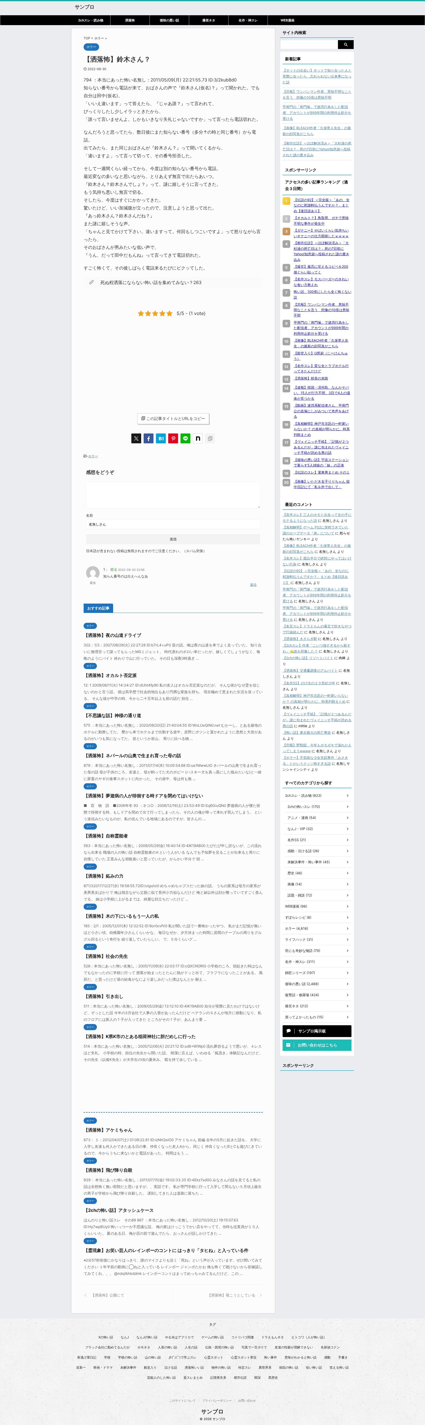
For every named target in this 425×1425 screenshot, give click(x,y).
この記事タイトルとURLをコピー (175, 418)
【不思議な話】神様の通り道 (112, 715)
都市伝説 (240, 1377)
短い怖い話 (314, 1367)
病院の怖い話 (288, 1367)
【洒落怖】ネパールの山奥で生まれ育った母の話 (132, 755)
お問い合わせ (247, 1400)
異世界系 (265, 1367)
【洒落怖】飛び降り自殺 (108, 1170)
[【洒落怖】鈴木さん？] (161, 438)
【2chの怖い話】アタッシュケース (119, 1210)
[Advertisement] (125, 360)
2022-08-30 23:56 (131, 570)
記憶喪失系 (218, 1377)
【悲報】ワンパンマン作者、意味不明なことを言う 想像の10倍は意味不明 (317, 94)
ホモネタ (143, 1347)
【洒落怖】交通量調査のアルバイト (310, 670)
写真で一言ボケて (254, 1347)
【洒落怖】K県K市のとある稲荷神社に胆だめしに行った (140, 1036)
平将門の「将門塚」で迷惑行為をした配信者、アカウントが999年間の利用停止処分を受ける (317, 113)
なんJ (125, 1337)
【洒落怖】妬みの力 (103, 876)
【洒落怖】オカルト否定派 (110, 675)
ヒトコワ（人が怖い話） (309, 1337)
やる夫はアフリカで (179, 1337)
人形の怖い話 (167, 1347)
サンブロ (84, 7)
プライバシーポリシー (217, 1400)
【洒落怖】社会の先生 (106, 956)
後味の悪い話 (169, 20)
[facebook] (148, 438)
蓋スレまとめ (193, 1377)
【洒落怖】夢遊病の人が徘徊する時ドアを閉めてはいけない (143, 795)
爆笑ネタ (208, 20)
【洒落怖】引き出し (103, 996)
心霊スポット (213, 1357)
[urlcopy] (210, 438)
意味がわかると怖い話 (301, 1357)
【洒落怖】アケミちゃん (108, 1130)
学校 (107, 1357)
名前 (89, 515)
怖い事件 (270, 1357)
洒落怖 (130, 20)
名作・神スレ (248, 20)
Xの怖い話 (105, 1337)
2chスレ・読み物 (90, 20)
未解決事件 (128, 1367)
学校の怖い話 (127, 1357)
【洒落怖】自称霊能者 (106, 835)
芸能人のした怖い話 (161, 1377)
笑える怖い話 (339, 1367)
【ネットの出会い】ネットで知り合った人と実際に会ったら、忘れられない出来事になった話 (317, 76)
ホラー (93, 456)
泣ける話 (170, 1367)
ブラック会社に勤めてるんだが (107, 1347)
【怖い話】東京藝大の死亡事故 (307, 732)
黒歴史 (273, 1377)
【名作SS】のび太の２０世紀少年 (309, 683)
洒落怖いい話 (194, 1367)
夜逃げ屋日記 (86, 1357)
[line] (185, 438)
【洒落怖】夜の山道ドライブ (112, 635)
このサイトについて (182, 1400)
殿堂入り (150, 1367)
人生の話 (191, 1347)
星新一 (81, 1367)
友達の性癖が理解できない (294, 1347)
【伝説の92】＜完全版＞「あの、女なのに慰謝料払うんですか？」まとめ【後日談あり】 (316, 577)
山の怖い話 (153, 1357)
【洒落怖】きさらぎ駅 (300, 639)
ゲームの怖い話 (212, 1337)
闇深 (257, 1377)
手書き (343, 1357)
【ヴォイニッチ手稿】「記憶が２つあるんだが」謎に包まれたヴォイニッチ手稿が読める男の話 (317, 720)
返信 (253, 585)
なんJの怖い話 (147, 1337)
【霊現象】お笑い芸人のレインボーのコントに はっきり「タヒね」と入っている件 (166, 1250)
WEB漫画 (287, 20)
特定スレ (244, 1367)
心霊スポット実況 (244, 1357)
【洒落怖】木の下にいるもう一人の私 (121, 916)
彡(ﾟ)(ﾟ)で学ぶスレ (182, 1357)
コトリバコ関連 (242, 1337)
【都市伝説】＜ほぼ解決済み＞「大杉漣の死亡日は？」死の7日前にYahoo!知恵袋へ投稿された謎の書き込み (317, 149)
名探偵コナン (330, 1347)
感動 (327, 1357)
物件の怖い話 (221, 1367)
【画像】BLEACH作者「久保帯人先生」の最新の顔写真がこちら (317, 131)
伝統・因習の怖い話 (219, 1347)
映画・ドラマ (103, 1367)
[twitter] (136, 438)
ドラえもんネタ (272, 1337)
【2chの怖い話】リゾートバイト (308, 658)
